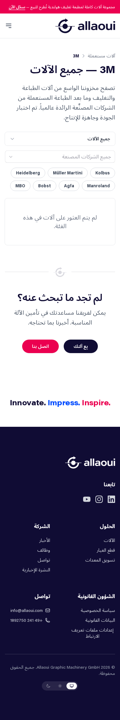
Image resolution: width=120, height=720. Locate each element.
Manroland (98, 186)
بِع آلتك (81, 346)
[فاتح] (60, 686)
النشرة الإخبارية (36, 570)
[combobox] (60, 156)
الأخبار (44, 540)
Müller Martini (67, 173)
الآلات (109, 540)
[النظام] (71, 686)
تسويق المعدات (100, 560)
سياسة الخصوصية (98, 610)
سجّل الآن (17, 6)
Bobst (44, 186)
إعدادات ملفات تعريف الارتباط (92, 633)
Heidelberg (28, 173)
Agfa (69, 186)
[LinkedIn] (111, 499)
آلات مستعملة (101, 56)
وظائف (43, 550)
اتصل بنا (40, 346)
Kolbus (102, 173)
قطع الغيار (106, 550)
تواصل (44, 560)
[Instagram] (99, 499)
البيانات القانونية (100, 620)
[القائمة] (8, 25)
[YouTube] (86, 499)
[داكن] (48, 686)
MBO (20, 186)
